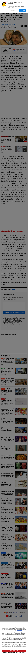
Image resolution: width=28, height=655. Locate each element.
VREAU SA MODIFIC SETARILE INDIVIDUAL (14, 652)
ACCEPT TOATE (14, 650)
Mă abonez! (23, 10)
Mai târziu (13, 10)
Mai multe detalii (19, 630)
